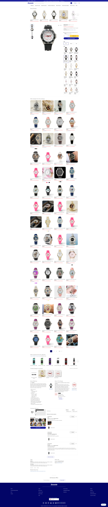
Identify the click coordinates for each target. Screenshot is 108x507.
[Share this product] (59, 25)
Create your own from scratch (51, 389)
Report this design (59, 462)
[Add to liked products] (61, 25)
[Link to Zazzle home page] (31, 3)
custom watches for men (42, 471)
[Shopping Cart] (79, 3)
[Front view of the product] (48, 37)
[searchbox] (53, 3)
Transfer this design (74, 388)
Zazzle (29, 0)
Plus (34, 0)
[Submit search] (71, 3)
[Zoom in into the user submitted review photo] (32, 420)
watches (38, 471)
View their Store (60, 397)
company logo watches (33, 471)
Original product (52, 427)
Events (32, 0)
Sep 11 (65, 33)
